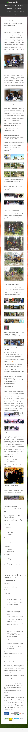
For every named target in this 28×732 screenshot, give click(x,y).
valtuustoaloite (15, 373)
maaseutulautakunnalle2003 (9, 132)
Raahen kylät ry (14, 2)
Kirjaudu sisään (20, 729)
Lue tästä (12, 361)
